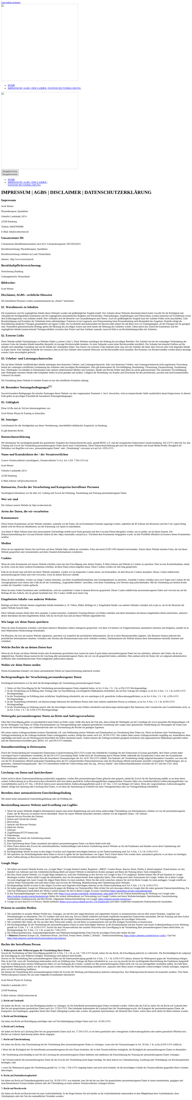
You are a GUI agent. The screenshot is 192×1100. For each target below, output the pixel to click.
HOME (11, 85)
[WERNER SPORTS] (39, 80)
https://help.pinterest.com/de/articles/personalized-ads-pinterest (36, 938)
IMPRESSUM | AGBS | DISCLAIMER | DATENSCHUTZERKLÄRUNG (44, 88)
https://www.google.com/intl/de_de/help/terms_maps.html (86, 893)
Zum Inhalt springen (10, 2)
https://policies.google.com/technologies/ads (28, 896)
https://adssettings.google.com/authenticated (131, 891)
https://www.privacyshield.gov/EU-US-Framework (84, 901)
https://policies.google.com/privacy (114, 899)
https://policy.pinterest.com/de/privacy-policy (145, 935)
